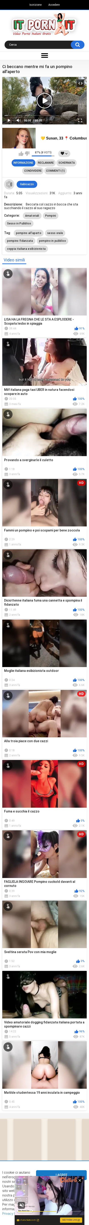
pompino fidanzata (20, 240)
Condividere (33, 170)
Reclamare (46, 162)
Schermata (66, 162)
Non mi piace (27, 153)
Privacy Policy (12, 1214)
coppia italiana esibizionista (26, 248)
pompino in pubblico (52, 240)
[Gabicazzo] (9, 184)
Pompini (50, 215)
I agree (61, 1175)
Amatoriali (32, 215)
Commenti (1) (55, 170)
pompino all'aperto (28, 233)
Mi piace (21, 153)
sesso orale (55, 233)
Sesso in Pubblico (19, 223)
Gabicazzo (27, 184)
